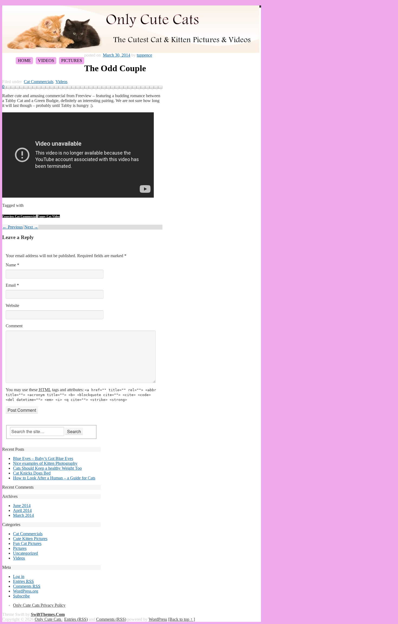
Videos (46, 60)
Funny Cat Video (48, 216)
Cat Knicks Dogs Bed (32, 473)
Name (12, 265)
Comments (26, 586)
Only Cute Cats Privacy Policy (39, 605)
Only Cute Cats (48, 619)
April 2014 (22, 510)
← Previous (12, 227)
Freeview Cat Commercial (19, 216)
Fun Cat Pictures (27, 543)
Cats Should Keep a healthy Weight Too (47, 468)
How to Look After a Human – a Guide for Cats (54, 478)
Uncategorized (25, 553)
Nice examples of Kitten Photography (45, 463)
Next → (31, 227)
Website (12, 305)
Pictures (71, 60)
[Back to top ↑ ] (181, 619)
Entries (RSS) (76, 619)
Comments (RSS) (111, 619)
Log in (18, 576)
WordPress (158, 619)
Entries (23, 581)
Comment (14, 326)
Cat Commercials (38, 81)
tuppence (144, 55)
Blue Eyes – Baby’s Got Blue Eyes (43, 458)
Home (24, 60)
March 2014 (23, 515)
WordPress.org (25, 591)
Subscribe (21, 596)
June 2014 (22, 505)
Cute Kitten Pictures (30, 538)
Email (12, 285)
